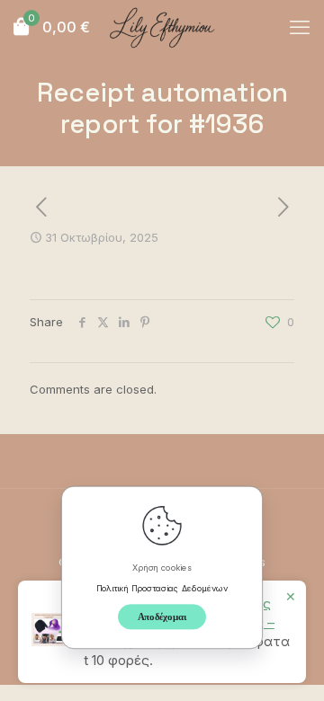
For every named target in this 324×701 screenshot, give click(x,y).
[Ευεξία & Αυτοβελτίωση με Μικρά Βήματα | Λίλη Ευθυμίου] (162, 26)
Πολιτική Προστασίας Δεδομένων (162, 587)
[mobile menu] (299, 27)
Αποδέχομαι (162, 616)
